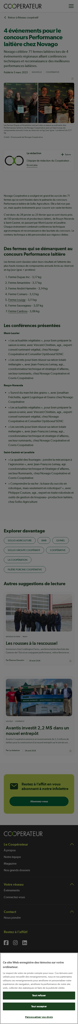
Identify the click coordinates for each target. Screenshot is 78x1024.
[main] (39, 988)
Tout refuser (39, 995)
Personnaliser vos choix (39, 1017)
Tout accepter (39, 1006)
